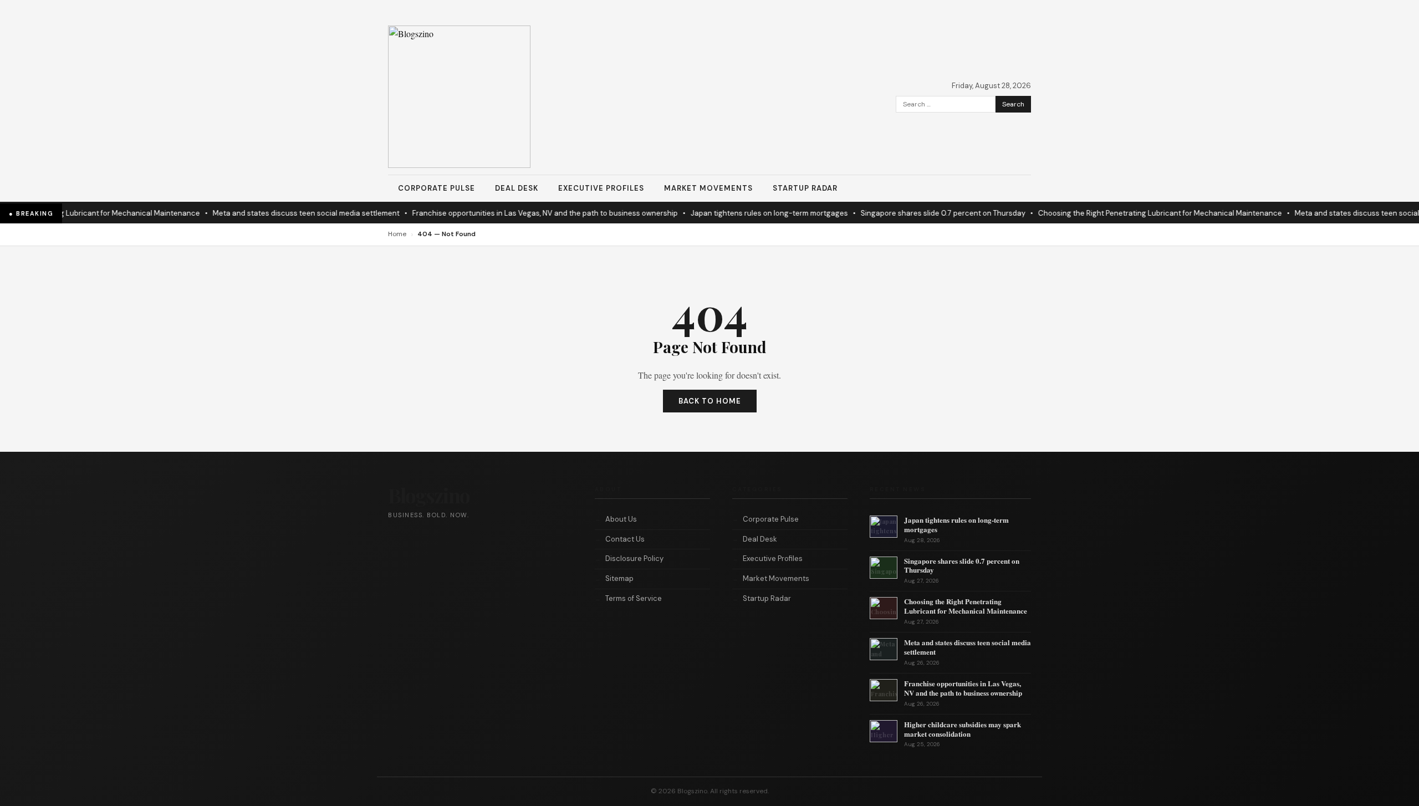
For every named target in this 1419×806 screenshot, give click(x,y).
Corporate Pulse (436, 188)
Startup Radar (805, 188)
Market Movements (708, 188)
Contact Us (625, 539)
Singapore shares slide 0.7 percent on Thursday (930, 213)
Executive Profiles (601, 188)
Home (397, 233)
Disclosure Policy (634, 558)
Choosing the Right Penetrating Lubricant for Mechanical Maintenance (1147, 213)
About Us (621, 519)
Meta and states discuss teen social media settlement (293, 213)
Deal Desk (516, 188)
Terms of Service (633, 598)
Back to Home (709, 401)
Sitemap (619, 578)
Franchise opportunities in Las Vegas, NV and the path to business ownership (532, 213)
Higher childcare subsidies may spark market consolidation (962, 729)
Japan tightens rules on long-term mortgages (756, 213)
